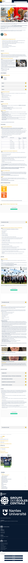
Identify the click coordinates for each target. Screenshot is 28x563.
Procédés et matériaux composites (7, 384)
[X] (3, 436)
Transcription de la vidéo (4, 222)
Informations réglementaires (4, 548)
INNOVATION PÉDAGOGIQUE (4, 482)
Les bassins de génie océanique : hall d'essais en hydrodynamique (11, 375)
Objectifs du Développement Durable (5, 182)
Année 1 (3, 83)
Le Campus (2, 388)
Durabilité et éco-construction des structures (8, 381)
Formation (3, 472)
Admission (2, 101)
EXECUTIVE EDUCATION (3, 486)
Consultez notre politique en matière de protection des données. (7, 554)
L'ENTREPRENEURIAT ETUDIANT (4, 481)
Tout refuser (13, 560)
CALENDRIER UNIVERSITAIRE (4, 487)
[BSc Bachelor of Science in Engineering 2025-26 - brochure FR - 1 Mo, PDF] (6, 461)
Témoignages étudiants (4, 345)
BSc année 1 (5, 77)
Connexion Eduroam (3, 547)
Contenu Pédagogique (3, 72)
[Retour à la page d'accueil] (7, 1)
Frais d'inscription (3, 124)
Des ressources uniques (4, 369)
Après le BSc (2, 256)
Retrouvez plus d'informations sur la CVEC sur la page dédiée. (7, 180)
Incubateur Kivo (4, 372)
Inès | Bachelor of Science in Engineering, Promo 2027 (8, 361)
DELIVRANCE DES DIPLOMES (4, 488)
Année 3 (3, 89)
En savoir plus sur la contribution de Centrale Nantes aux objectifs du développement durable (12, 200)
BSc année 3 (5, 79)
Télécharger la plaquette (4, 70)
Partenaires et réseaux (3, 549)
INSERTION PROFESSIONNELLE (4, 480)
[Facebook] (2, 436)
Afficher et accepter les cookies (14, 413)
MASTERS (2, 483)
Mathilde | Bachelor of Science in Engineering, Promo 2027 (8, 352)
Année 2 (3, 86)
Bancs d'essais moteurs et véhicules (7, 378)
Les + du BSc (2, 225)
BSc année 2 (5, 78)
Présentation (2, 50)
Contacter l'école (3, 532)
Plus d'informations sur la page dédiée (6, 99)
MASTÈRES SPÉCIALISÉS (3, 484)
